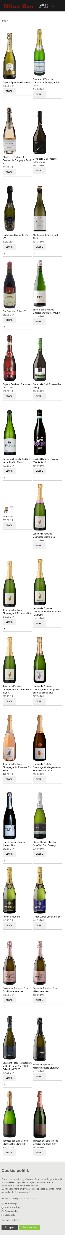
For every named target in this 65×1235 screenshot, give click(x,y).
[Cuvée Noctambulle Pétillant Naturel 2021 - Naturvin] (9, 432)
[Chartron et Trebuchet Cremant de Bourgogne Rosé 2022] (9, 130)
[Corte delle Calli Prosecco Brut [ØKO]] (40, 357)
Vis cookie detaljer (10, 1219)
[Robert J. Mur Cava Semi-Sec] (40, 890)
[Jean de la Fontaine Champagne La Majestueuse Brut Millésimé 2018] (40, 737)
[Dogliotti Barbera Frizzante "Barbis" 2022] (40, 432)
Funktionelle (11, 1211)
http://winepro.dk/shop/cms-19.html (23, 1199)
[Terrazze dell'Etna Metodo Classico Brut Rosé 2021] (40, 1114)
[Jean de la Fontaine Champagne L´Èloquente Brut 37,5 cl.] (9, 659)
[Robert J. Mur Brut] (9, 890)
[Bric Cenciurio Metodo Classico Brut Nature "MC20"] (40, 283)
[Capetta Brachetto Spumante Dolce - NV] (9, 357)
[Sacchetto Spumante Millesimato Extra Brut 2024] (40, 1037)
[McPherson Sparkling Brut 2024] (40, 208)
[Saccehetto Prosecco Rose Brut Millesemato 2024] (9, 961)
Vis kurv (44, 5)
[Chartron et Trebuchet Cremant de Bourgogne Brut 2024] (40, 52)
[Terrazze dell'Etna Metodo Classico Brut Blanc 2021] (9, 1114)
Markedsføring (12, 1207)
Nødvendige (11, 1203)
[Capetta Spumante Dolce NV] (9, 55)
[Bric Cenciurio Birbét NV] (9, 284)
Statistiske (10, 1214)
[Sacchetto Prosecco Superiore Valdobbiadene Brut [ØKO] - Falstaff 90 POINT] (9, 1036)
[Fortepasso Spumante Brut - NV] (9, 208)
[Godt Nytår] (9, 508)
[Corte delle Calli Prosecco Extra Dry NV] (40, 131)
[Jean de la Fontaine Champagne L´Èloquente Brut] (9, 583)
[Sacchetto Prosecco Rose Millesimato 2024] (40, 961)
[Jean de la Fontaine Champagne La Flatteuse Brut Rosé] (9, 737)
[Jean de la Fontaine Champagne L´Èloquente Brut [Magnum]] (40, 581)
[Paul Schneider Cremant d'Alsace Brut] (9, 815)
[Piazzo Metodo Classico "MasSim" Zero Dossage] (40, 815)
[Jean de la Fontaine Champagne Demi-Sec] (40, 507)
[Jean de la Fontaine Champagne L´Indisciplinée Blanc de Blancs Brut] (40, 659)
